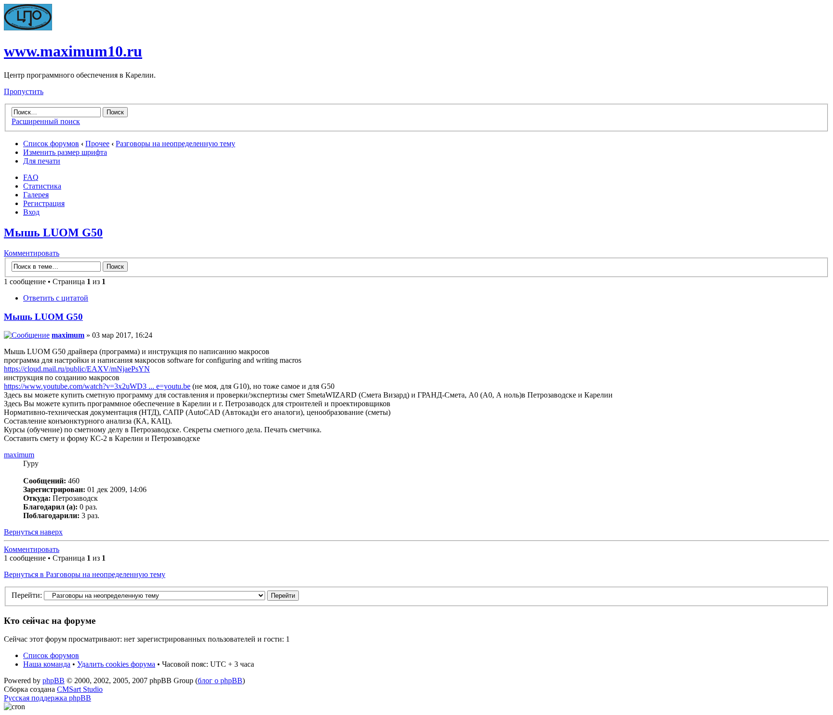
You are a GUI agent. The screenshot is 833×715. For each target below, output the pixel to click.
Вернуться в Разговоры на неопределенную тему (84, 574)
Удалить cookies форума (116, 664)
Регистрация (44, 203)
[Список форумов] (28, 28)
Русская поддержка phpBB (47, 698)
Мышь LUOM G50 (53, 232)
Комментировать (31, 253)
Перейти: (27, 595)
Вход (31, 212)
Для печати (41, 161)
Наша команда (46, 664)
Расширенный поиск (46, 121)
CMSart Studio (80, 689)
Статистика (42, 186)
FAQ (31, 177)
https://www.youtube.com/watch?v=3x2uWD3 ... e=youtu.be (97, 386)
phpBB (53, 680)
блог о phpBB (220, 680)
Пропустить (23, 91)
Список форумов (51, 143)
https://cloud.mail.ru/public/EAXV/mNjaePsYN (77, 369)
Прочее (97, 143)
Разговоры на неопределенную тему (175, 143)
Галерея (36, 195)
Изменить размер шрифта (65, 152)
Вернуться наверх (33, 532)
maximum (68, 335)
